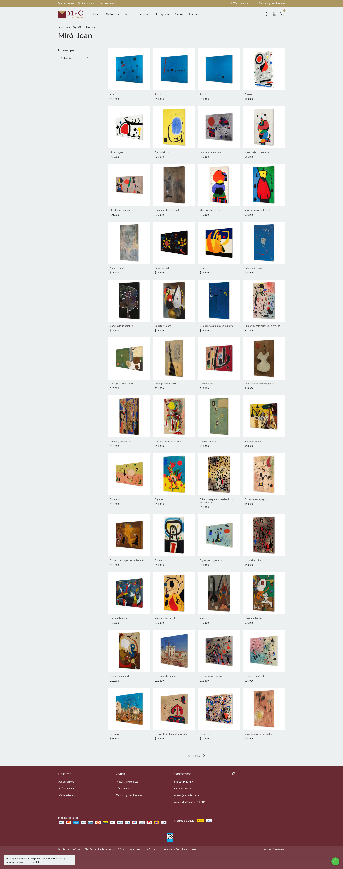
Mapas (179, 14)
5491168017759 (183, 781)
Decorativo (143, 14)
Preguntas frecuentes (127, 781)
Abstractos (112, 14)
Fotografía (162, 14)
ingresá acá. (167, 849)
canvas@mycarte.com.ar (187, 795)
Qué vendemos (66, 3)
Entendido (35, 862)
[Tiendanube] (274, 850)
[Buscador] (266, 14)
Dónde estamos (107, 3)
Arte (127, 14)
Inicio (96, 14)
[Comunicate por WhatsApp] (335, 861)
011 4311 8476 (182, 788)
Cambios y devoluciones (129, 795)
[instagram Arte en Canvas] (233, 773)
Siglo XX (77, 27)
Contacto (194, 14)
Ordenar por (66, 50)
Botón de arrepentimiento (187, 849)
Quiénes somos (86, 3)
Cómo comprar (124, 788)
